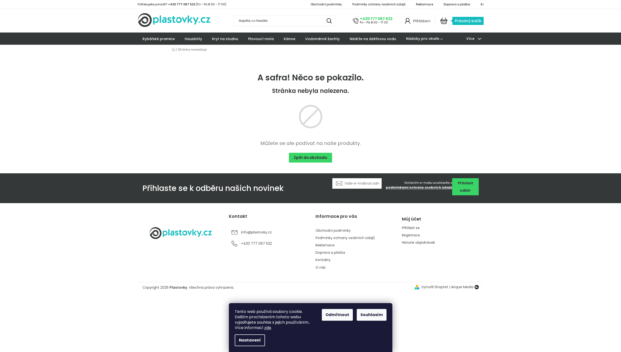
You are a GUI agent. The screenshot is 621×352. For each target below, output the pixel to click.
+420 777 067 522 (376, 19)
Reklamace (424, 4)
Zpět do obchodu (310, 157)
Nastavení (250, 340)
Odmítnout (337, 315)
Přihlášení (421, 20)
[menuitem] (159, 39)
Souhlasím (371, 315)
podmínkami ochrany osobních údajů (419, 187)
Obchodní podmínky (326, 4)
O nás (321, 267)
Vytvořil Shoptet (434, 287)
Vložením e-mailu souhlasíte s (419, 185)
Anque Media (462, 287)
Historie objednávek (418, 242)
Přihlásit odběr (465, 187)
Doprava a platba (457, 4)
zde (267, 327)
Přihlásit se (411, 228)
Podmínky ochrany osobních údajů (379, 4)
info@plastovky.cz (256, 232)
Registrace (411, 235)
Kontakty (323, 259)
